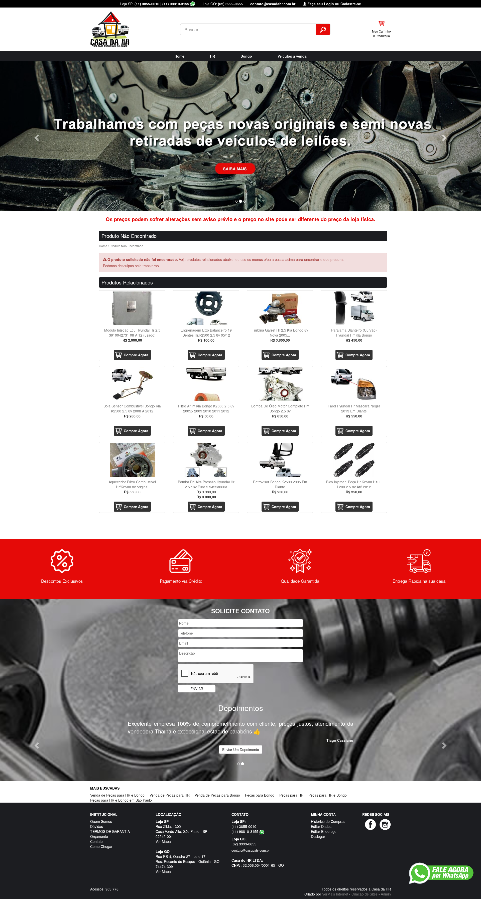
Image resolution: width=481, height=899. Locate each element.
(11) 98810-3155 (176, 3)
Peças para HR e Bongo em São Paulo (121, 792)
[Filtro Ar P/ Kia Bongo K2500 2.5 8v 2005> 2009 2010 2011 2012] (206, 384)
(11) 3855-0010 (147, 3)
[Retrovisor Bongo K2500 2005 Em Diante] (280, 460)
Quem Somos (101, 813)
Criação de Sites (364, 886)
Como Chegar (101, 838)
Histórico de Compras (328, 813)
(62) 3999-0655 (230, 3)
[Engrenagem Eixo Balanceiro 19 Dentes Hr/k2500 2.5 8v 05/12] (206, 308)
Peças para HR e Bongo (327, 787)
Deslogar (318, 828)
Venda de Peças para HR (170, 787)
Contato (96, 833)
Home (179, 56)
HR (212, 56)
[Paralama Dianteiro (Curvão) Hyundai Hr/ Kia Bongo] (354, 308)
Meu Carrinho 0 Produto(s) (381, 33)
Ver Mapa (163, 833)
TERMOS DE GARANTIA (110, 823)
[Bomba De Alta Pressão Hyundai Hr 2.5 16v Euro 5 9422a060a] (206, 460)
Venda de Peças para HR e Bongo (117, 787)
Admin (386, 886)
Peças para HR (291, 787)
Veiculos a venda (292, 56)
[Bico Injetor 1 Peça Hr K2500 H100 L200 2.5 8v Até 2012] (354, 460)
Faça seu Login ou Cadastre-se (333, 3)
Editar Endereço (323, 823)
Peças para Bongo (259, 787)
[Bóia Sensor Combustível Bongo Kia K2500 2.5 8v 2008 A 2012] (132, 384)
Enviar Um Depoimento (240, 741)
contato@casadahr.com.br (272, 3)
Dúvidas (96, 818)
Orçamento (99, 828)
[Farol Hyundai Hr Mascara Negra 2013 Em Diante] (354, 384)
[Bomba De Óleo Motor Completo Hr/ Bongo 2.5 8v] (280, 384)
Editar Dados (321, 818)
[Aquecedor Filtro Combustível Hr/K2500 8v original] (132, 460)
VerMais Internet (335, 886)
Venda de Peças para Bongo (217, 787)
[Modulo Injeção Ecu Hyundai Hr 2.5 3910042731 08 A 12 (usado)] (132, 308)
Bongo (246, 56)
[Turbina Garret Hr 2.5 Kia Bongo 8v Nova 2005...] (280, 308)
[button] (36, 136)
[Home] (114, 28)
